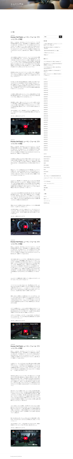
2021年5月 (46, 130)
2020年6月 (46, 147)
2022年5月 (46, 105)
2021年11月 (46, 118)
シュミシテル (17, 4)
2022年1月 (46, 113)
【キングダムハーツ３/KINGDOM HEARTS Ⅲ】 (52, 175)
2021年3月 (46, 135)
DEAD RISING (46, 160)
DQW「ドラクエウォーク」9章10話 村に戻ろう (52, 73)
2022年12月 (46, 90)
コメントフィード (47, 200)
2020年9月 (46, 141)
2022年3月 (46, 109)
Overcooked (46, 171)
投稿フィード (46, 198)
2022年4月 (46, 107)
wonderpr (57, 61)
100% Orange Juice (47, 156)
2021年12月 (46, 115)
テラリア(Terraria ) (47, 181)
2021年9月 (46, 122)
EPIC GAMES (46, 165)
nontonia (49, 64)
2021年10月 (46, 120)
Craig (45, 71)
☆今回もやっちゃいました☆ (49, 52)
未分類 (45, 185)
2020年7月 (46, 145)
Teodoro (46, 75)
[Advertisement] (36, 18)
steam (45, 173)
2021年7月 (46, 126)
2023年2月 (46, 86)
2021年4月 (46, 132)
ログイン (45, 196)
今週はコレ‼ (46, 54)
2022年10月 (46, 94)
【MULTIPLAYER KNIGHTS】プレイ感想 (51, 50)
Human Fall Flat (47, 167)
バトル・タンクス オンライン (49, 183)
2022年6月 (46, 103)
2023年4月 (46, 81)
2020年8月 (46, 143)
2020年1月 (46, 149)
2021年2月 (46, 137)
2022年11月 (46, 92)
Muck (45, 169)
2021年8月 (46, 124)
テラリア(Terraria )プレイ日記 (49, 61)
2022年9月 (46, 96)
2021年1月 (46, 139)
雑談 (44, 189)
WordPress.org (46, 202)
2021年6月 (46, 128)
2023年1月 (46, 88)
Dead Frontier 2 (46, 158)
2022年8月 (46, 98)
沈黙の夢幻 (46, 187)
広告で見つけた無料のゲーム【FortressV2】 (52, 70)
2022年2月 (46, 111)
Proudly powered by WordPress (16, 456)
